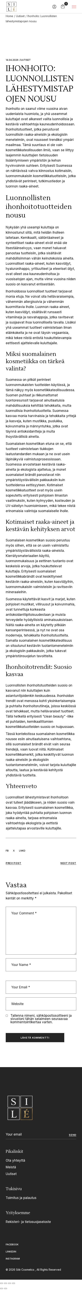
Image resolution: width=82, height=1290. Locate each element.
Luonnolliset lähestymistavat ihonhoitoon (37, 797)
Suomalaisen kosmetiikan (25, 540)
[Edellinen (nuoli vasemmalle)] (1, 1288)
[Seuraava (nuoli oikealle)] (5, 1288)
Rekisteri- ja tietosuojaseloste (28, 1222)
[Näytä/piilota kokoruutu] (5, 1283)
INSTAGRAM (13, 1258)
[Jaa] (9, 1283)
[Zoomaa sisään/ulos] (1, 1283)
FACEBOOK (12, 1244)
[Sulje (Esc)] (13, 1283)
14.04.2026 (12, 59)
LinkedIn (11, 1251)
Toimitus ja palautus (21, 1198)
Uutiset (20, 16)
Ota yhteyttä (15, 1160)
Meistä (11, 1167)
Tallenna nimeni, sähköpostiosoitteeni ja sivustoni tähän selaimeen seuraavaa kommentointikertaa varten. (41, 1019)
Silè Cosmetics (25, 1269)
